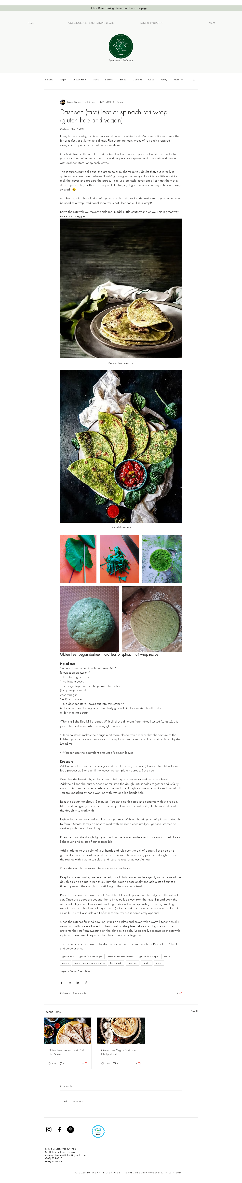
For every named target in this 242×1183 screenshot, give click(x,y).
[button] (194, 79)
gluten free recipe (148, 956)
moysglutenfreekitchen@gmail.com (65, 1155)
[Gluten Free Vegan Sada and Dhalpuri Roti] (121, 1031)
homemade (116, 962)
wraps (159, 962)
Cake (151, 79)
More (176, 79)
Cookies (137, 79)
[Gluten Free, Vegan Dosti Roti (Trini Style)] (67, 1031)
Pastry (164, 79)
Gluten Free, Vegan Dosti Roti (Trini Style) (66, 1052)
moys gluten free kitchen (121, 956)
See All (194, 1011)
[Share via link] (85, 982)
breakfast (132, 962)
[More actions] (180, 102)
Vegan (63, 79)
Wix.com (175, 1172)
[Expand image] (78, 559)
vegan (167, 956)
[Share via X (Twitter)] (69, 982)
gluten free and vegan (90, 956)
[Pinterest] (70, 1129)
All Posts (48, 79)
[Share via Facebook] (61, 982)
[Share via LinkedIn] (77, 982)
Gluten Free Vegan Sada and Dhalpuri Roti (119, 1052)
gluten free (68, 956)
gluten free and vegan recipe (89, 962)
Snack (95, 79)
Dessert (109, 79)
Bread (123, 79)
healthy (146, 962)
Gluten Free (79, 79)
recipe (65, 962)
